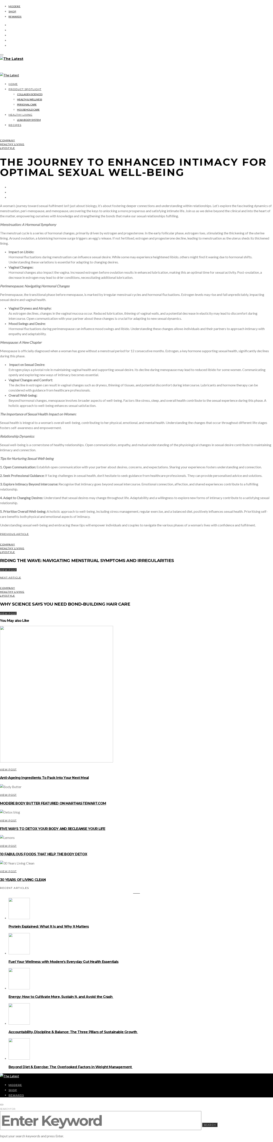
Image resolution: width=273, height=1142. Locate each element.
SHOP (12, 11)
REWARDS (15, 16)
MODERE (14, 6)
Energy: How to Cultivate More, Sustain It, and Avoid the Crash (61, 997)
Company (7, 140)
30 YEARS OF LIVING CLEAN (23, 880)
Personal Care (27, 104)
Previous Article (14, 534)
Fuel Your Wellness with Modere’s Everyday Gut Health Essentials (64, 962)
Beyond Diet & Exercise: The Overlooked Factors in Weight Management (71, 1067)
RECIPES (15, 125)
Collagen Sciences (29, 94)
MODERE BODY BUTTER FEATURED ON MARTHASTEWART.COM (53, 803)
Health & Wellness (29, 99)
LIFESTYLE (7, 148)
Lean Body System (29, 119)
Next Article (10, 577)
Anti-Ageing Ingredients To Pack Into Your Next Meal (44, 778)
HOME (13, 84)
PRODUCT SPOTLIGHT (25, 89)
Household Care (28, 109)
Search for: (8, 1108)
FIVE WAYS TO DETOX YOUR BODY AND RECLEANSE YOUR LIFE (52, 829)
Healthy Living (20, 114)
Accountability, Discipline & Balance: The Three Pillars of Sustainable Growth (73, 1032)
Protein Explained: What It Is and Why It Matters (49, 926)
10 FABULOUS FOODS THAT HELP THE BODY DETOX (43, 854)
